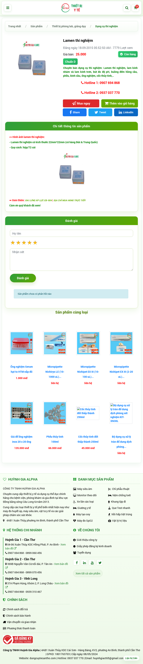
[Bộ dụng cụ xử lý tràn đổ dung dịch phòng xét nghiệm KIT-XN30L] (121, 413)
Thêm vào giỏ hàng (122, 103)
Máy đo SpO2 (85, 520)
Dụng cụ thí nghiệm (106, 26)
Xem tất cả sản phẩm (88, 573)
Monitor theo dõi (87, 495)
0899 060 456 (34, 553)
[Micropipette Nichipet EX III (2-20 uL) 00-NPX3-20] (121, 343)
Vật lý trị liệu (119, 520)
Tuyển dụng (84, 552)
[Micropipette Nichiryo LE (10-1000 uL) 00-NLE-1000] (55, 343)
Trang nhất (14, 26)
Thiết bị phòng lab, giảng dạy (69, 26)
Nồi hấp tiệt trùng (122, 514)
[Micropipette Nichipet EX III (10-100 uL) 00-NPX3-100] (88, 343)
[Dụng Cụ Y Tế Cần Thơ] (71, 7)
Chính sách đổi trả (17, 609)
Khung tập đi (118, 501)
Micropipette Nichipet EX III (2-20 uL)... (121, 371)
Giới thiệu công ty (87, 540)
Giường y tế (84, 508)
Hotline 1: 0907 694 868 (102, 82)
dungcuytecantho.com (43, 658)
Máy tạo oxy (83, 514)
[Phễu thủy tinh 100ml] (55, 413)
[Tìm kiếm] (127, 8)
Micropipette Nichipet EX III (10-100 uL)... (88, 371)
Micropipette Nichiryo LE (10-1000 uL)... (54, 371)
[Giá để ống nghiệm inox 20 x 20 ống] (22, 413)
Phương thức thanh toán (21, 628)
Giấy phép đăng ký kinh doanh (94, 546)
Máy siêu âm (84, 489)
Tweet (102, 112)
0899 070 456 (34, 572)
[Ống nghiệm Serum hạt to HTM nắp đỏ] (22, 343)
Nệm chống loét (121, 495)
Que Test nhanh (121, 508)
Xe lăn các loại (85, 501)
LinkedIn (128, 112)
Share (76, 112)
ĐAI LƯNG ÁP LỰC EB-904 (38, 200)
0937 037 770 (75, 658)
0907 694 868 (15, 553)
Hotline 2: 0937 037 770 (102, 92)
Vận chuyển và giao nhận (21, 622)
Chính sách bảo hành (18, 615)
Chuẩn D (70, 61)
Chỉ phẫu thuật (120, 489)
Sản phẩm (36, 26)
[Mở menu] (7, 8)
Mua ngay (83, 103)
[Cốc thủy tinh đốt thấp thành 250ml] (88, 413)
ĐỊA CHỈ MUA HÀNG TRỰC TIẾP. (70, 200)
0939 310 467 (34, 591)
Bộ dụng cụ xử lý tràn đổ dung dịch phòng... (121, 441)
